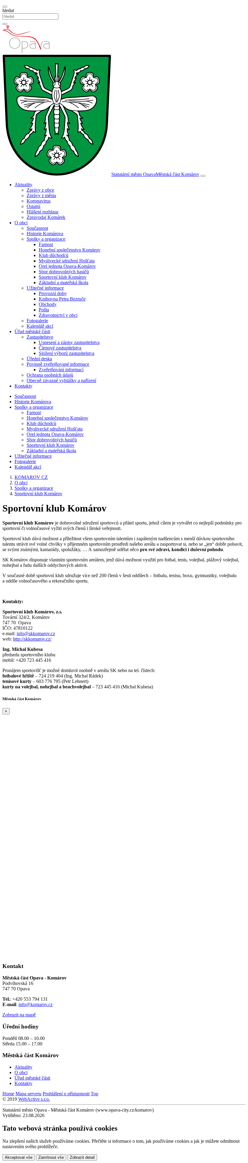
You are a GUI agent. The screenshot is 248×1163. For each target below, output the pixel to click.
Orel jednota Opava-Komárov (67, 266)
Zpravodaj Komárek (46, 217)
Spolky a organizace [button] (46, 239)
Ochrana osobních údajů (50, 375)
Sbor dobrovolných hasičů (64, 271)
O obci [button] (21, 222)
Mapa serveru (28, 1093)
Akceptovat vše (18, 1157)
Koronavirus (39, 200)
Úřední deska (39, 358)
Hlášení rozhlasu (42, 211)
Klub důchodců (53, 255)
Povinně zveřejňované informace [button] (58, 364)
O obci (21, 1072)
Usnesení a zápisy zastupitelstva (69, 342)
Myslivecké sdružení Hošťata (67, 260)
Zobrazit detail (82, 1157)
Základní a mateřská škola (63, 282)
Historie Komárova (45, 233)
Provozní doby (53, 293)
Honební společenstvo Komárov (69, 249)
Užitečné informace (33, 456)
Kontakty (23, 385)
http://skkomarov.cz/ (32, 639)
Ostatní (33, 206)
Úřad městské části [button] (32, 331)
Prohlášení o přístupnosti (66, 1093)
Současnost (37, 228)
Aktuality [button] (23, 184)
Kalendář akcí (40, 326)
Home (8, 1093)
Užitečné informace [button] (45, 288)
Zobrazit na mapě (19, 1014)
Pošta (44, 309)
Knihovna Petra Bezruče (62, 298)
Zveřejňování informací (61, 369)
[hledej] (4, 24)
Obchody (48, 304)
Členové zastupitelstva (60, 347)
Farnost (46, 244)
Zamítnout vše (51, 1157)
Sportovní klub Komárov (62, 277)
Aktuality (23, 1067)
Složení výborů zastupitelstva (66, 353)
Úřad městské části (32, 1077)
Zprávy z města (41, 195)
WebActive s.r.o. (34, 1099)
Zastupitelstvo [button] (40, 336)
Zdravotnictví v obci (58, 315)
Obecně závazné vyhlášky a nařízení (61, 380)
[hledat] (4, 7)
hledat (8, 10)
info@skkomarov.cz (36, 633)
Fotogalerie (37, 320)
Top (94, 1093)
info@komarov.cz (35, 1004)
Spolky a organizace (34, 407)
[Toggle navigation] (203, 176)
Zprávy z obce (40, 190)
